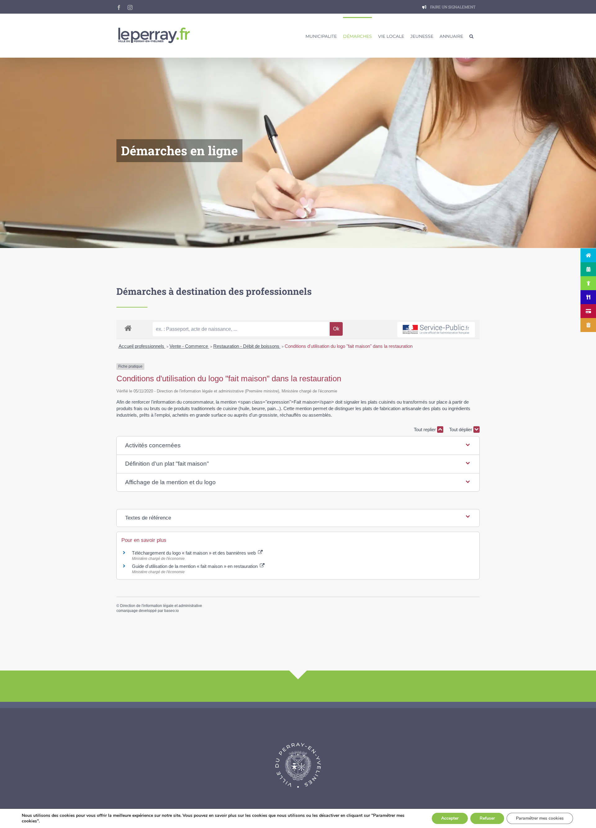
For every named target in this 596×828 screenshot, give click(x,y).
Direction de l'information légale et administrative (161, 606)
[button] (471, 35)
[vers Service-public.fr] (436, 329)
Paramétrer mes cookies (540, 818)
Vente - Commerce (189, 346)
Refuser (487, 818)
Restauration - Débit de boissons (247, 346)
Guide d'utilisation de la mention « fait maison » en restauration (195, 566)
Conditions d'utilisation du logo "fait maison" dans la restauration (349, 346)
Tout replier (425, 429)
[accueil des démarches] (128, 328)
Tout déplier (461, 429)
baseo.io (171, 611)
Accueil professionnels (142, 346)
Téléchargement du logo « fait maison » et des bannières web (194, 553)
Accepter (449, 818)
